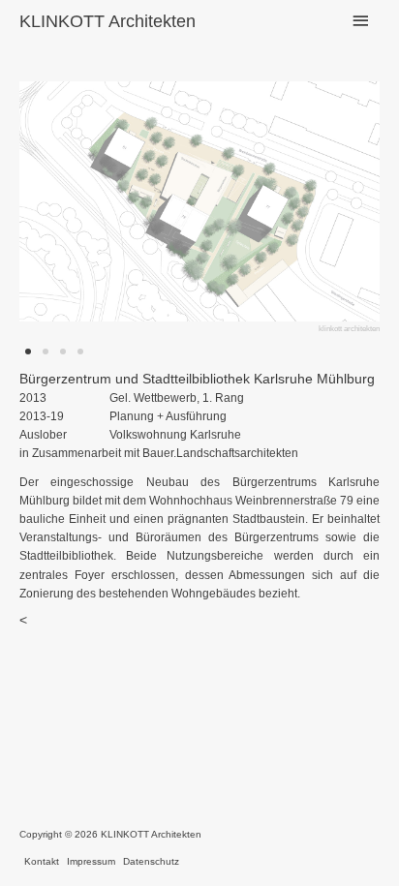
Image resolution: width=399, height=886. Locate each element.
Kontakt (41, 861)
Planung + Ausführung (168, 416)
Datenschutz (151, 861)
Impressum (91, 861)
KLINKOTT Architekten (107, 21)
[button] (80, 209)
